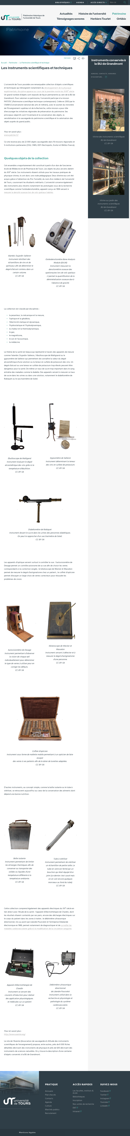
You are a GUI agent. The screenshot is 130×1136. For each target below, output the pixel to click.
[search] (115, 2)
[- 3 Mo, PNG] (20, 232)
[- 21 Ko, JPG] (61, 235)
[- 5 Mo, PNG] (20, 622)
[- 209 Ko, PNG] (20, 963)
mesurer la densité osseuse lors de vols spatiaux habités (28, 192)
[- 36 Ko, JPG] (61, 963)
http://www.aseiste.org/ (14, 1034)
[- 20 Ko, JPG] (20, 426)
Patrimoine (13, 63)
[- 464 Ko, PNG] (19, 834)
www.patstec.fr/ (11, 135)
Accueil (4, 63)
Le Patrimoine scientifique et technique (34, 63)
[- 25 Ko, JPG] (61, 620)
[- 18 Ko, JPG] (61, 834)
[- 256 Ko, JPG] (108, 173)
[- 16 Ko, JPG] (40, 508)
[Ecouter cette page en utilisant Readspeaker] (83, 59)
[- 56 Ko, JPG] (40, 718)
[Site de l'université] (15, 1103)
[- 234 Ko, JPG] (108, 110)
